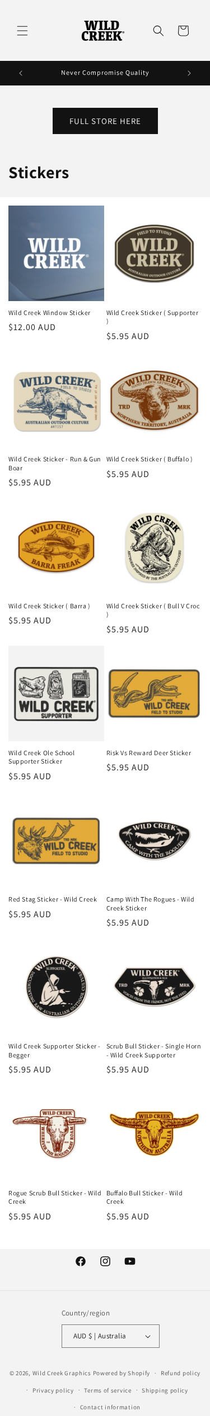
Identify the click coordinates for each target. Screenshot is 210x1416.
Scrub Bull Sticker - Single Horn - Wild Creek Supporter (154, 1050)
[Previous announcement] (20, 73)
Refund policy (180, 1373)
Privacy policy (53, 1390)
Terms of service (107, 1390)
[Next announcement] (189, 73)
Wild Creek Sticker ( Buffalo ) (149, 459)
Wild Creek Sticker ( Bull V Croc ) (153, 610)
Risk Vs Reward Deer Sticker (149, 752)
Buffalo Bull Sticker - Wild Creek (144, 1197)
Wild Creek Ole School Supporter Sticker (41, 757)
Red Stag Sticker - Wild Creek (52, 899)
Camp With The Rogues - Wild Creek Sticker (150, 903)
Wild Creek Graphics (61, 1373)
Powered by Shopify (122, 1373)
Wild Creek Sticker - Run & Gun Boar (54, 463)
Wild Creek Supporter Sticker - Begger (54, 1050)
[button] (22, 30)
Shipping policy (165, 1390)
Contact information (110, 1407)
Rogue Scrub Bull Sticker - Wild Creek (55, 1197)
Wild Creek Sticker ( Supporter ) (152, 317)
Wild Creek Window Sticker (49, 312)
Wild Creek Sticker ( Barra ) (49, 606)
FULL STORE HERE (105, 121)
